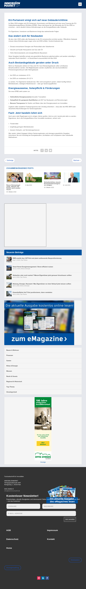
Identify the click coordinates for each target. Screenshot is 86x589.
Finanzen (9, 355)
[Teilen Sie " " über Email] (50, 150)
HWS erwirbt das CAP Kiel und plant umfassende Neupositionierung (37, 258)
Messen (9, 371)
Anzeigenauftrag (12, 568)
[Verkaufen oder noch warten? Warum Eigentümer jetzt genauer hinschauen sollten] (9, 276)
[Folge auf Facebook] (47, 578)
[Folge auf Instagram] (38, 578)
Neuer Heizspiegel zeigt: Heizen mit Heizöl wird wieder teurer (13, 187)
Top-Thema (24, 260)
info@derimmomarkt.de (12, 491)
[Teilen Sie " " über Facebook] (42, 150)
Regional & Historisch (14, 381)
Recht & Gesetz (11, 376)
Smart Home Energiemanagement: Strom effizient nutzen (33, 267)
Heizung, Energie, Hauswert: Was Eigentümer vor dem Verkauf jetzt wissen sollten (42, 284)
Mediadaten (75, 560)
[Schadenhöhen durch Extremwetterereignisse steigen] (52, 175)
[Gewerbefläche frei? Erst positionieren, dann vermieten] (9, 293)
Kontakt (51, 539)
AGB (8, 530)
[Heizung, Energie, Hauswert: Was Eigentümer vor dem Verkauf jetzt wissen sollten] (9, 285)
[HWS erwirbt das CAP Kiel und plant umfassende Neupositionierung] (9, 259)
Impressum (52, 530)
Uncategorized (11, 392)
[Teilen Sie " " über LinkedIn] (46, 150)
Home (9, 548)
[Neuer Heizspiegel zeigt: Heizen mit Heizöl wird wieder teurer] (14, 177)
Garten (8, 360)
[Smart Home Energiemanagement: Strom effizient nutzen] (9, 268)
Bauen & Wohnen (12, 350)
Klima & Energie (25, 268)
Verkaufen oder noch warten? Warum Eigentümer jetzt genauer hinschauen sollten (42, 275)
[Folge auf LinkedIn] (43, 578)
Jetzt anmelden (70, 519)
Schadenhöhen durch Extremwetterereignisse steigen (52, 183)
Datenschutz (12, 539)
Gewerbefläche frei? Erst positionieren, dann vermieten (32, 292)
